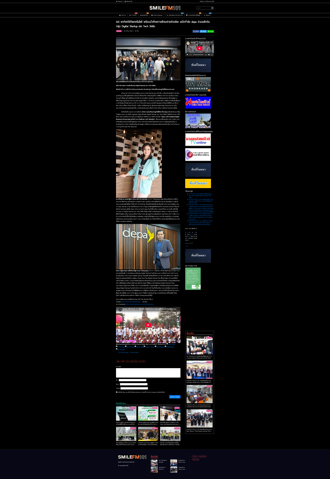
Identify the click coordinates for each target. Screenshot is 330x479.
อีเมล (118, 384)
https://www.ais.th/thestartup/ (131, 302)
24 (188, 238)
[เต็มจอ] (212, 55)
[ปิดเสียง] (209, 55)
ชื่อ (117, 380)
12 (191, 234)
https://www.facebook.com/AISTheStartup (139, 304)
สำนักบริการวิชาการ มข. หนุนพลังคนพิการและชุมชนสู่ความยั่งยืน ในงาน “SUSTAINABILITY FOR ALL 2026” (201, 201)
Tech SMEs (142, 361)
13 (192, 234)
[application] (199, 48)
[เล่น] (187, 55)
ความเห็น (118, 366)
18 (189, 236)
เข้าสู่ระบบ (119, 1)
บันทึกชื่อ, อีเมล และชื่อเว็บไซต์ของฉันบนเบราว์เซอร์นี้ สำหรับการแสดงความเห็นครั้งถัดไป (141, 392)
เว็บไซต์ (118, 388)
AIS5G (123, 361)
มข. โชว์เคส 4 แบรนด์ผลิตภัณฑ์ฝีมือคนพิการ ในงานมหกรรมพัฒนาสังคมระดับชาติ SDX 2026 (200, 195)
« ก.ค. (186, 246)
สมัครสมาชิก (129, 1)
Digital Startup (134, 361)
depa (127, 361)
